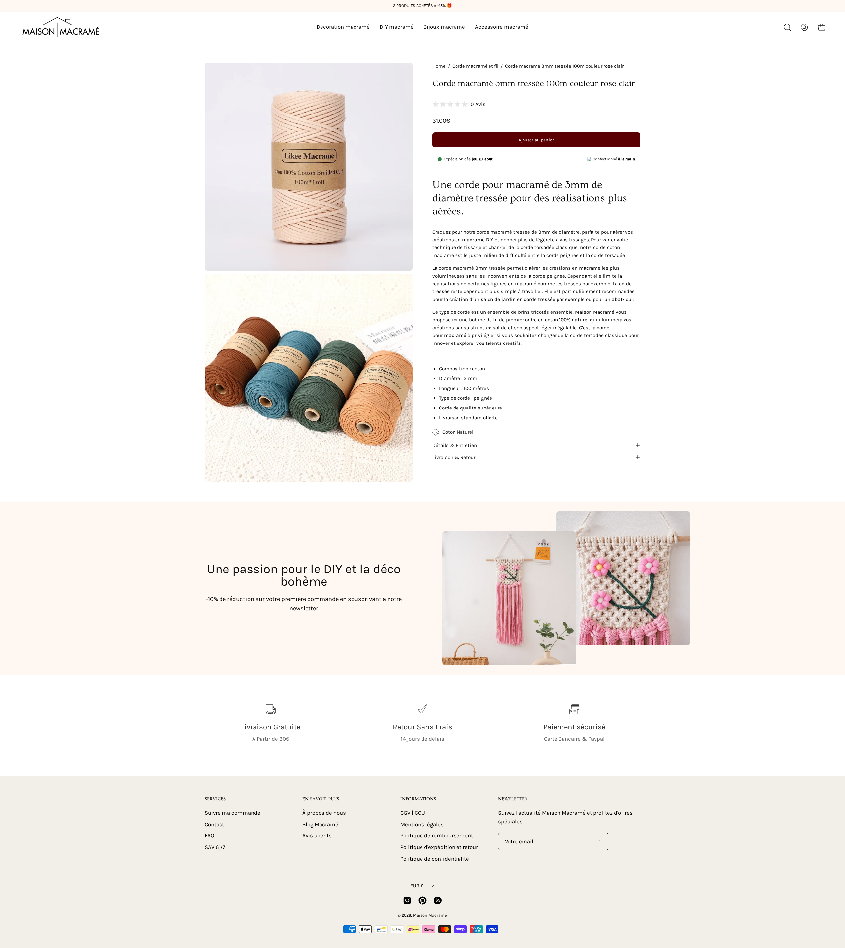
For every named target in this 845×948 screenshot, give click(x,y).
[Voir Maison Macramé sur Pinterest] (422, 900)
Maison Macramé (430, 915)
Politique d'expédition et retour (439, 847)
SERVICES (215, 798)
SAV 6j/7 (215, 847)
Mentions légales (422, 824)
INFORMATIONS (418, 798)
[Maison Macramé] (61, 27)
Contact (214, 824)
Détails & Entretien (454, 445)
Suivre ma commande (232, 813)
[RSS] (438, 900)
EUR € (416, 886)
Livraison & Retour (453, 457)
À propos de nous (324, 813)
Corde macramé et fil (475, 66)
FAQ (209, 836)
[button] (787, 27)
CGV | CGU (412, 813)
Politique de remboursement (436, 836)
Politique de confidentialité (434, 858)
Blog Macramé (320, 824)
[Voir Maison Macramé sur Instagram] (407, 900)
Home (439, 66)
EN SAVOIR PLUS (320, 798)
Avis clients (317, 836)
